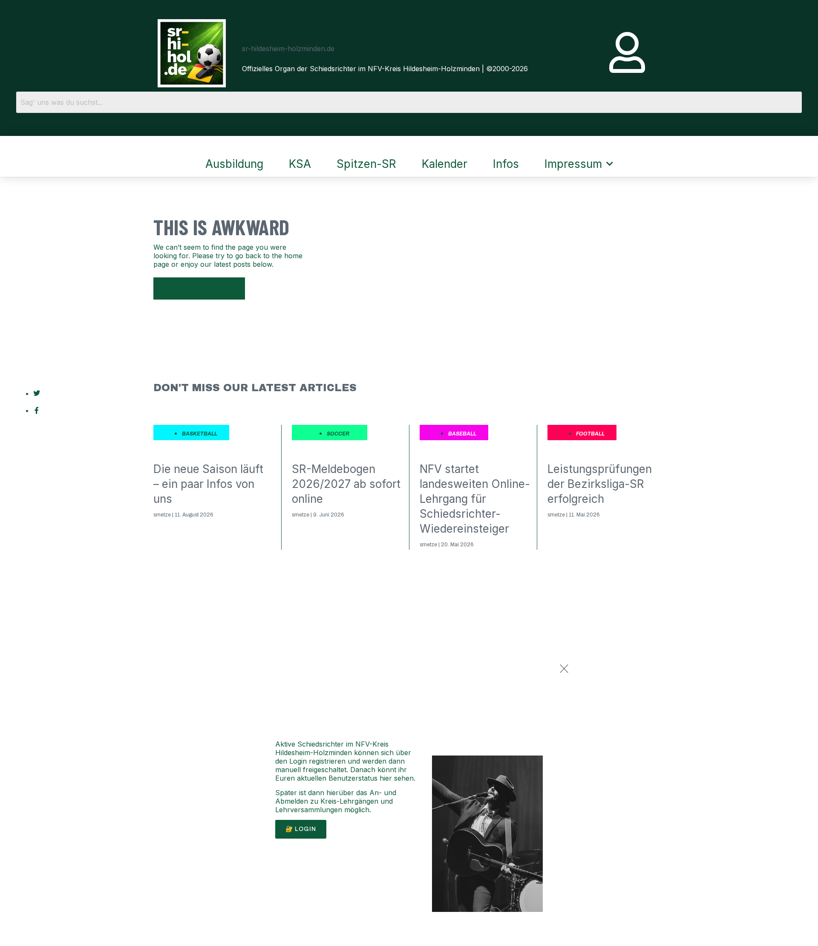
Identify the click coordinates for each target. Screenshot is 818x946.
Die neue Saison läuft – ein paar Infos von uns (208, 483)
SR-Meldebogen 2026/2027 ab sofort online (346, 483)
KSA (300, 163)
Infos (506, 163)
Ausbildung (234, 163)
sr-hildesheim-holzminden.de (288, 48)
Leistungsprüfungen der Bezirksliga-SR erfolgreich (599, 483)
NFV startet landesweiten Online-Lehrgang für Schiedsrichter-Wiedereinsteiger (475, 498)
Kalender (444, 163)
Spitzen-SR (366, 163)
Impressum (573, 163)
